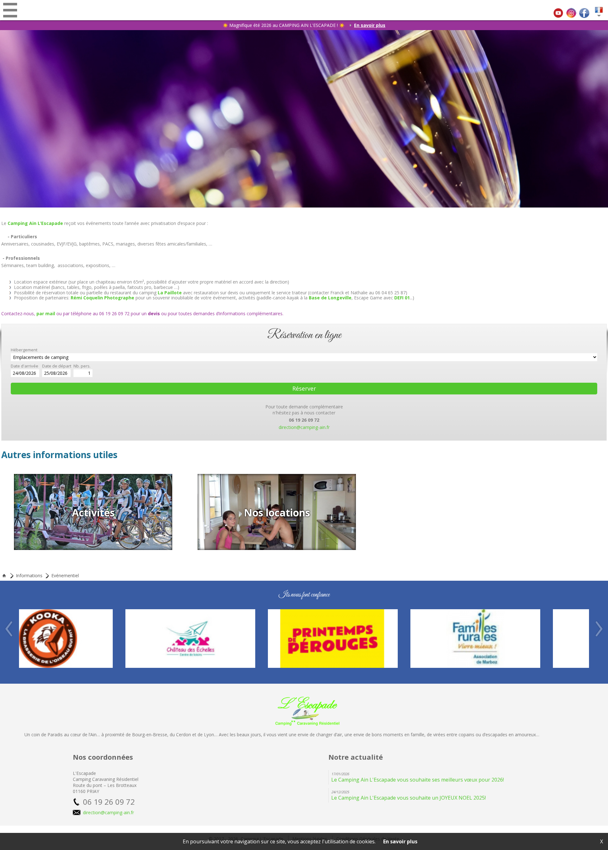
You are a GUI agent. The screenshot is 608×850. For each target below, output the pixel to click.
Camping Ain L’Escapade (35, 223)
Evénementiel (65, 575)
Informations (29, 575)
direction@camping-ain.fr (304, 427)
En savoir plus (369, 25)
